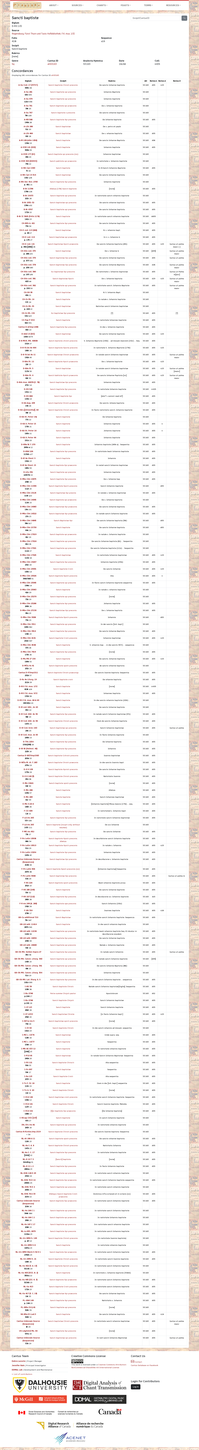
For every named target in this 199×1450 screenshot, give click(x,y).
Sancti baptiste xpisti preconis (63, 666)
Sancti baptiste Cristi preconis (63, 638)
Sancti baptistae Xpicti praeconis (63, 244)
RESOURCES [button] (172, 5)
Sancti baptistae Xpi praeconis (63, 507)
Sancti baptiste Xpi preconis (63, 119)
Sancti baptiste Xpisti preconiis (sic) (63, 869)
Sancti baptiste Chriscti (63, 1062)
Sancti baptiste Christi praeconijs (63, 672)
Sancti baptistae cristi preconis (63, 1097)
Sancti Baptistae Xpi (63, 520)
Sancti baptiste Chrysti (63, 1000)
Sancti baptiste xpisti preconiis (63, 883)
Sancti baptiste (63, 140)
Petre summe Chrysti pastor (63, 993)
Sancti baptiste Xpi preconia (63, 223)
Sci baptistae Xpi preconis (63, 272)
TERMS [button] (147, 5)
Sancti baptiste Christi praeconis (63, 403)
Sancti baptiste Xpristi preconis (63, 769)
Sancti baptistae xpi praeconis (63, 237)
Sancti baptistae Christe (63, 1014)
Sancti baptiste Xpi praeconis (63, 465)
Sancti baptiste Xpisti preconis (63, 576)
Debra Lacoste (18, 1361)
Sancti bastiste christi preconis (63, 341)
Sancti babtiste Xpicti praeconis (63, 375)
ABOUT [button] (53, 5)
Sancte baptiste (63, 797)
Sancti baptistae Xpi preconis (63, 258)
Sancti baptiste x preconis (63, 113)
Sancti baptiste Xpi (63, 396)
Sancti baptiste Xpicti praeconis (63, 361)
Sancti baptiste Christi (63, 986)
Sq (13, 64)
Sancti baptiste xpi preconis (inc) (63, 154)
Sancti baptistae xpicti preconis (63, 1021)
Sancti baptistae (63, 126)
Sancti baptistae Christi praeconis (63, 354)
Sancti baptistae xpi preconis (63, 202)
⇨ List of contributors (22, 1374)
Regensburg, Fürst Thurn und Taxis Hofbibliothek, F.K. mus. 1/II (43, 33)
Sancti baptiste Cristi (63, 569)
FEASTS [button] (125, 5)
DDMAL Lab (17, 1370)
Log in (136, 1386)
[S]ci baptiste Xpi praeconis (63, 1111)
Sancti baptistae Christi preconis (63, 1321)
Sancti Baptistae (63, 917)
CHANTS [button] (101, 5)
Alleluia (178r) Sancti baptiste (63, 189)
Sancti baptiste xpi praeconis (63, 106)
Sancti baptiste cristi (63, 679)
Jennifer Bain (18, 1365)
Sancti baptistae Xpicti (63, 278)
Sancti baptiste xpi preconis (63, 92)
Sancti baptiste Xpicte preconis (63, 348)
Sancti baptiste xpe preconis (63, 903)
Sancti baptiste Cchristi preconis (63, 755)
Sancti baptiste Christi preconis (63, 85)
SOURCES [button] (77, 5)
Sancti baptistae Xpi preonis (63, 493)
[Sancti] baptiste (63, 1159)
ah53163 (52, 64)
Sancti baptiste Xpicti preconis (63, 486)
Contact (138, 1362)
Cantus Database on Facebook (144, 1365)
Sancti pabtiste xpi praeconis (63, 161)
